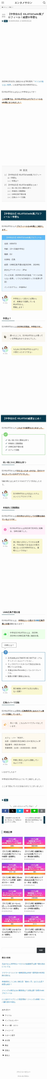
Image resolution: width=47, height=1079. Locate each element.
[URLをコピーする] (41, 811)
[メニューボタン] (2, 2)
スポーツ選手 (10, 1035)
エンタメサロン (23, 3)
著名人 (7, 1055)
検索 (41, 950)
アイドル (8, 1015)
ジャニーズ (9, 1030)
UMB (37, 620)
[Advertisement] (23, 49)
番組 (5, 21)
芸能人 (7, 1050)
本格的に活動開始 (18, 191)
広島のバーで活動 (18, 197)
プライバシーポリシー (23, 1072)
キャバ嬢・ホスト (11, 1025)
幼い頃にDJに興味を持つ (21, 188)
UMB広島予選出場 (19, 194)
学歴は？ (15, 181)
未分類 (7, 1040)
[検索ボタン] (44, 2)
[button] (5, 811)
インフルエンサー (11, 1020)
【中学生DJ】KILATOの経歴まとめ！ (23, 185)
